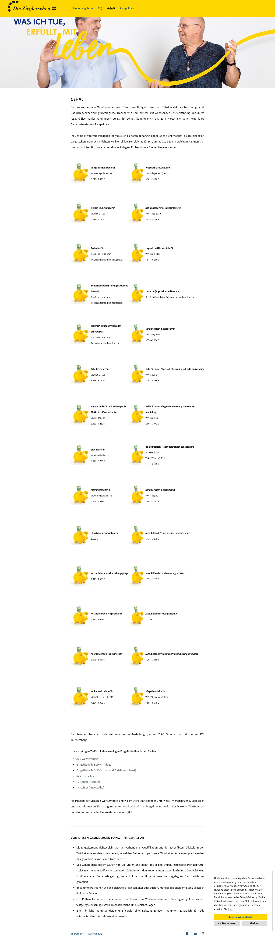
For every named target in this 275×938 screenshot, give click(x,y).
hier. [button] (230, 909)
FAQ (100, 8)
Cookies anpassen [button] (227, 923)
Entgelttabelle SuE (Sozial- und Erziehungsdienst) (106, 770)
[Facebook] (187, 933)
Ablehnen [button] (254, 923)
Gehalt (111, 8)
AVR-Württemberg (87, 759)
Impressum (77, 933)
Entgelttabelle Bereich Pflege (93, 764)
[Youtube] (195, 933)
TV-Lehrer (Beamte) (88, 782)
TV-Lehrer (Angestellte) (90, 787)
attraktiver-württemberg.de (139, 806)
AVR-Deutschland (86, 776)
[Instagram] (203, 933)
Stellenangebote (83, 8)
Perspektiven (127, 8)
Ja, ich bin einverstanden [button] (241, 917)
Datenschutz (95, 933)
